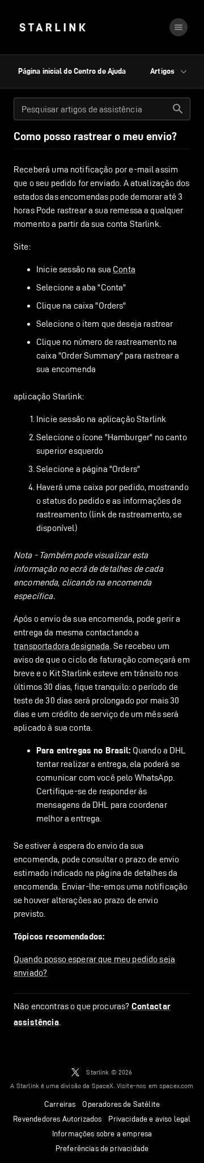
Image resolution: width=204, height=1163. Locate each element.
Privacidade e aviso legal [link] (149, 1118)
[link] (52, 27)
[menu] (178, 27)
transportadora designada (62, 646)
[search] (178, 109)
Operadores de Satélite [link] (121, 1104)
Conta (124, 269)
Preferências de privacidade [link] (102, 1148)
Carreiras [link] (60, 1104)
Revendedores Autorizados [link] (57, 1118)
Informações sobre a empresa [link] (102, 1133)
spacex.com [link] (176, 1085)
